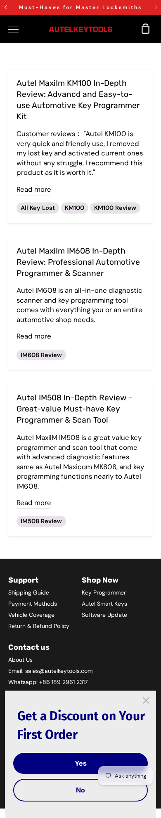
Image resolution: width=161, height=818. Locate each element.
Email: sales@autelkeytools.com (50, 671)
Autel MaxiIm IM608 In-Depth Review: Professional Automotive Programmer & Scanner (78, 262)
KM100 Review (115, 208)
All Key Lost (38, 208)
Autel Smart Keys (104, 603)
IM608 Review (41, 355)
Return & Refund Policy (38, 626)
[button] (5, 7)
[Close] (146, 700)
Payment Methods (32, 603)
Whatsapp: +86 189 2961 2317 (48, 682)
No (80, 790)
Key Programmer (104, 592)
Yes (81, 763)
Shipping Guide (28, 592)
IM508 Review (41, 521)
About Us (20, 659)
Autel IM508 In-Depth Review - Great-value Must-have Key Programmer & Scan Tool (74, 409)
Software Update (104, 614)
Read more (34, 189)
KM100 (74, 208)
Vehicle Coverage (31, 614)
